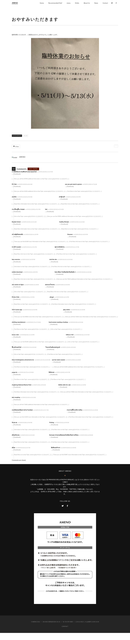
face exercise (16, 259)
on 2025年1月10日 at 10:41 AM (29, 222)
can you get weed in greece (73, 184)
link (46, 209)
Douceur (70, 234)
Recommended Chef (55, 3)
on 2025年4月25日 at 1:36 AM (31, 284)
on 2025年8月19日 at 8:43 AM (76, 322)
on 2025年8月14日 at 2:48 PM (78, 309)
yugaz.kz (14, 372)
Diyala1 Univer (16, 222)
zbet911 (14, 197)
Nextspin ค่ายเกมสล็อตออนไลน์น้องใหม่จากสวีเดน (63, 435)
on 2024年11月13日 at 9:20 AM (24, 197)
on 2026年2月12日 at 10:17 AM (41, 410)
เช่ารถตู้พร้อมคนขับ (17, 234)
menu (68, 3)
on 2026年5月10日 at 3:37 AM (23, 447)
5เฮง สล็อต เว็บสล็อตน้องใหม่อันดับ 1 (65, 272)
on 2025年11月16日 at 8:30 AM (68, 347)
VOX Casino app (17, 309)
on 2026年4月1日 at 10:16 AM (27, 435)
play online (66, 309)
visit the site (53, 259)
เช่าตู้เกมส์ (62, 197)
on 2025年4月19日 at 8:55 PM (30, 272)
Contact (105, 3)
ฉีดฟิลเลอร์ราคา (55, 447)
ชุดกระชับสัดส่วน (59, 247)
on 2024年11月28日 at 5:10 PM (33, 209)
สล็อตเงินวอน (15, 435)
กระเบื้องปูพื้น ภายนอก (18, 209)
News (96, 3)
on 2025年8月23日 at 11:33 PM (27, 334)
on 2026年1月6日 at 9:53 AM (39, 385)
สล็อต (13, 447)
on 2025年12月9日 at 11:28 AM (73, 360)
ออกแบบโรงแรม (50, 284)
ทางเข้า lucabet (16, 247)
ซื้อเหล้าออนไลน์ (16, 347)
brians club (15, 334)
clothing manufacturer (19, 322)
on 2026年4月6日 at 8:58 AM (86, 435)
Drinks (77, 3)
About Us (87, 3)
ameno (22, 157)
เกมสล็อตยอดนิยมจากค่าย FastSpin (22, 410)
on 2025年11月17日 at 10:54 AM (42, 360)
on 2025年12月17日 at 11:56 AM (26, 372)
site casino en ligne (18, 284)
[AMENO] (18, 3)
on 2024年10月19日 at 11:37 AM (45, 171)
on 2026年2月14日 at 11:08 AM (90, 410)
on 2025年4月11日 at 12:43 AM (65, 259)
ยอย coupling (16, 397)
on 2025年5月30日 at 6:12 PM (61, 297)
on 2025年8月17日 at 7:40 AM (33, 322)
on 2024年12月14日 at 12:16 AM (56, 209)
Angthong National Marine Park (21, 385)
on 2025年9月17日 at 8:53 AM (29, 347)
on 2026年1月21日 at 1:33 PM (78, 385)
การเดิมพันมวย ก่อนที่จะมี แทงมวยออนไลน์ (24, 171)
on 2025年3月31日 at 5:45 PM (28, 259)
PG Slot (14, 184)
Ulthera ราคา (70, 334)
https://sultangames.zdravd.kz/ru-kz (23, 360)
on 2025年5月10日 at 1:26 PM (27, 297)
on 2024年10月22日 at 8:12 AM (25, 184)
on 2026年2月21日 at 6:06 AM (62, 422)
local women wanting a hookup (58, 322)
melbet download (17, 272)
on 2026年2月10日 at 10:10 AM (28, 397)
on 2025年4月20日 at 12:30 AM (84, 272)
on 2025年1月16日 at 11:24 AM (77, 222)
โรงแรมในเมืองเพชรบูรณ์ (52, 347)
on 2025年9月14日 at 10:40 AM (82, 334)
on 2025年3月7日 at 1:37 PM (72, 247)
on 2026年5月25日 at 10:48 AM (68, 447)
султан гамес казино (58, 360)
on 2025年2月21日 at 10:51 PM (29, 247)
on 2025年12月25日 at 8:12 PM (62, 372)
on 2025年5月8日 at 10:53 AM (62, 284)
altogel (52, 297)
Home (42, 3)
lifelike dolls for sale (64, 385)
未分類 (26, 135)
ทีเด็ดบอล (51, 372)
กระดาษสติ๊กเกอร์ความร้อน (74, 410)
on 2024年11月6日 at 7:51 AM (90, 184)
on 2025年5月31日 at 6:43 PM (30, 309)
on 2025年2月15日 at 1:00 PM (31, 234)
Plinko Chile (15, 297)
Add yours (33, 169)
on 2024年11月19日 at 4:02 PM (73, 197)
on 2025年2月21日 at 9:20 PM (80, 234)
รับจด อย (14, 422)
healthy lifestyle (64, 222)
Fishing (51, 422)
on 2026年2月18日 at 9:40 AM (25, 422)
